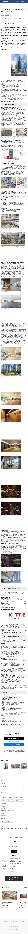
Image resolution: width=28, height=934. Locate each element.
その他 (3, 783)
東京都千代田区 (4, 808)
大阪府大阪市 (4, 810)
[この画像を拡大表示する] (5, 766)
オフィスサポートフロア (7, 797)
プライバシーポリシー (14, 921)
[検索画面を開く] (26, 1)
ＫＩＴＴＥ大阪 (14, 794)
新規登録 (22, 1)
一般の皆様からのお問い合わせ (14, 929)
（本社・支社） (11, 808)
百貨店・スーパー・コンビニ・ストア (15, 789)
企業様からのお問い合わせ (14, 926)
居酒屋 (21, 794)
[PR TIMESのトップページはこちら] (5, 1)
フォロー (14, 851)
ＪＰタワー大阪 (5, 794)
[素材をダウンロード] (14, 23)
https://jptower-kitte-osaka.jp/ (6, 815)
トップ (3, 837)
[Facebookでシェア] (8, 23)
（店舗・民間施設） (11, 810)
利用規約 (22, 921)
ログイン (18, 1)
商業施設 (21, 797)
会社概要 (5, 921)
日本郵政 (4, 803)
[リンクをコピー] (16, 23)
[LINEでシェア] (10, 23)
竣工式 (15, 797)
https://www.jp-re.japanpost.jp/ (16, 858)
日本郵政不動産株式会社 (18, 837)
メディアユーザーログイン (14, 738)
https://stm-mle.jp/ (11, 552)
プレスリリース (9, 837)
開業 (3, 800)
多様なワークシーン (20, 800)
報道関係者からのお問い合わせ (14, 923)
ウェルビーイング (10, 800)
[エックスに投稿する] (6, 23)
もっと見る (25, 887)
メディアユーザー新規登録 (14, 744)
